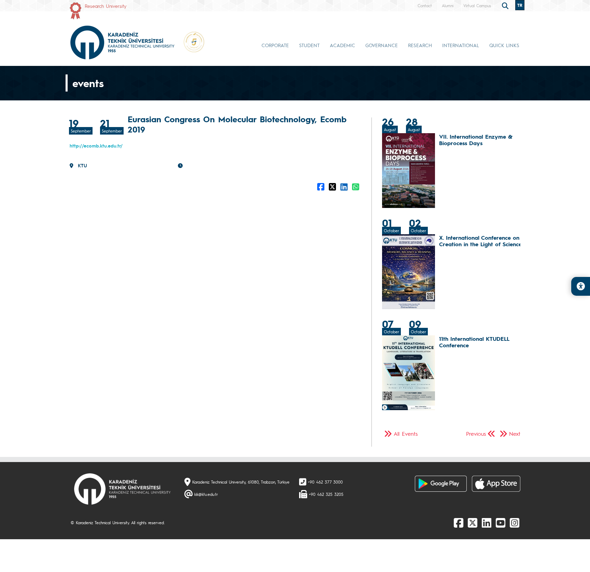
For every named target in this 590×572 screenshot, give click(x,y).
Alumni (447, 5)
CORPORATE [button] (275, 45)
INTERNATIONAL (460, 45)
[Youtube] (500, 522)
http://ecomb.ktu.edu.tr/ (96, 145)
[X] (472, 522)
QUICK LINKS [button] (504, 45)
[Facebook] (458, 522)
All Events (406, 433)
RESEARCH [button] (420, 45)
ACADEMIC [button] (342, 45)
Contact (425, 5)
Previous (476, 433)
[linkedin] (486, 522)
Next (514, 433)
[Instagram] (514, 522)
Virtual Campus (477, 5)
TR (519, 5)
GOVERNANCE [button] (381, 45)
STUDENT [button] (309, 45)
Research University (105, 6)
